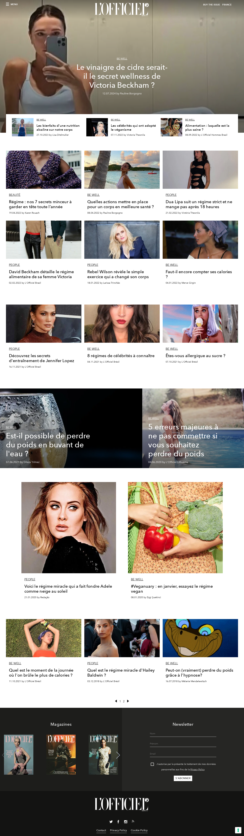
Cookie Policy (139, 830)
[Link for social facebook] (118, 822)
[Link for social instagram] (125, 822)
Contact (101, 830)
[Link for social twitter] (111, 822)
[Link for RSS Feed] (133, 822)
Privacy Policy (197, 769)
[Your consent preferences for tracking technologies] (238, 830)
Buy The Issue (211, 4)
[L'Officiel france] (122, 9)
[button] (118, 755)
